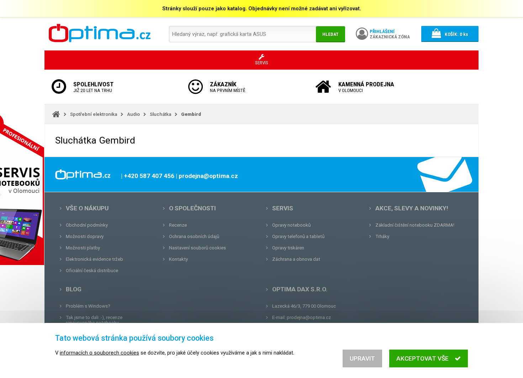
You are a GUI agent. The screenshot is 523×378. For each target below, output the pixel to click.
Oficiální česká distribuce (92, 270)
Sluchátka (160, 114)
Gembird (191, 114)
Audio (133, 114)
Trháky (382, 236)
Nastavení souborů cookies (197, 247)
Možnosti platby (83, 247)
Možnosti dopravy (85, 236)
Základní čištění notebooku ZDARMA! (414, 225)
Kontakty (178, 259)
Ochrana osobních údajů (194, 236)
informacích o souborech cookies (99, 353)
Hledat (330, 34)
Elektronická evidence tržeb (94, 259)
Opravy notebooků (291, 225)
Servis (282, 208)
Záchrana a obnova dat (296, 259)
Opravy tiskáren (288, 247)
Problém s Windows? (88, 306)
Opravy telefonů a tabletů (298, 236)
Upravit (362, 358)
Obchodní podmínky (87, 225)
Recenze (178, 225)
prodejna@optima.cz (309, 317)
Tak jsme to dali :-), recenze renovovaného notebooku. (94, 320)
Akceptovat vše (422, 358)
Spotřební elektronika (93, 114)
